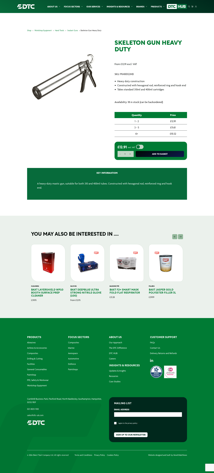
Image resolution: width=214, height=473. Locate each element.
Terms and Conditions (83, 455)
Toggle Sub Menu (59, 6)
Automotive (73, 358)
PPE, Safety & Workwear (38, 380)
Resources (113, 376)
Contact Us (155, 348)
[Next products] (180, 236)
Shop (29, 30)
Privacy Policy (99, 455)
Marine (71, 348)
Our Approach (115, 342)
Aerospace (73, 353)
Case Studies (115, 381)
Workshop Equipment (43, 30)
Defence (72, 364)
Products (156, 6)
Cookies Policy (113, 455)
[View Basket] (192, 6)
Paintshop (31, 374)
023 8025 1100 (33, 409)
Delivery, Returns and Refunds (163, 353)
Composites (32, 353)
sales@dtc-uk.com (35, 415)
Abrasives (31, 342)
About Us (52, 6)
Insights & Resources (118, 6)
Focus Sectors (72, 6)
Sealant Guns (72, 30)
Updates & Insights (117, 370)
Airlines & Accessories (37, 348)
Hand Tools (59, 30)
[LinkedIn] (151, 360)
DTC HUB (113, 353)
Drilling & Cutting (34, 358)
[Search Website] (189, 6)
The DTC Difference (118, 348)
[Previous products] (174, 236)
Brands (140, 6)
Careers (112, 358)
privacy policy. (133, 423)
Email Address (122, 409)
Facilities (31, 364)
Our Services (93, 6)
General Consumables (37, 369)
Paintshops (73, 369)
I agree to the (128, 423)
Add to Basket (160, 154)
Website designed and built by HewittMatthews (167, 455)
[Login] (196, 6)
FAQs (152, 342)
